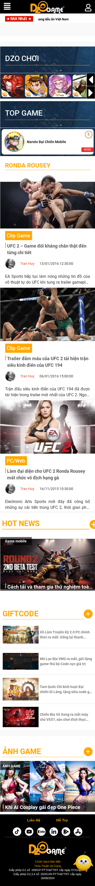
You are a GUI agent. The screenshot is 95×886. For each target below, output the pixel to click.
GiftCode (21, 613)
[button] (90, 92)
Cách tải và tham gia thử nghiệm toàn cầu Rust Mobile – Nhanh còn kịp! (49, 587)
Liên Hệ (33, 820)
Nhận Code (59, 634)
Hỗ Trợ (62, 820)
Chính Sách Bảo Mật (47, 861)
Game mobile (16, 541)
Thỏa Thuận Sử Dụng (47, 865)
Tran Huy (27, 264)
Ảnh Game (22, 751)
